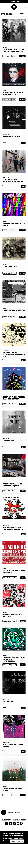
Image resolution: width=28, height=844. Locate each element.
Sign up (19, 1)
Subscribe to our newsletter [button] (14, 820)
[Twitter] (10, 823)
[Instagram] (14, 823)
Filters (22, 13)
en (8, 1)
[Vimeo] (18, 823)
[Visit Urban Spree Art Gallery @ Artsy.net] (21, 823)
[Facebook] (6, 823)
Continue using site (16, 841)
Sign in (13, 1)
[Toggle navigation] (26, 7)
